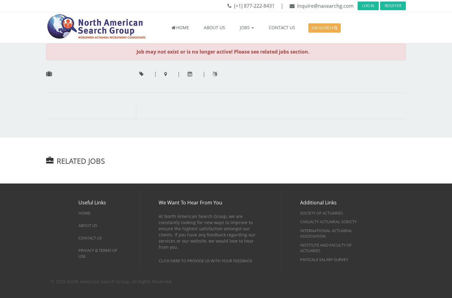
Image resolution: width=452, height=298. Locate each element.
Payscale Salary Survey (324, 259)
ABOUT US (214, 27)
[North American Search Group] (103, 27)
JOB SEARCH (323, 27)
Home (84, 213)
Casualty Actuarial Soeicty (328, 221)
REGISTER (393, 5)
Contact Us (90, 238)
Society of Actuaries (321, 213)
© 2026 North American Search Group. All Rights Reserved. (111, 281)
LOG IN (368, 5)
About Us (87, 225)
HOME (182, 27)
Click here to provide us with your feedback (205, 261)
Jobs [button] (245, 27)
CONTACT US (282, 27)
